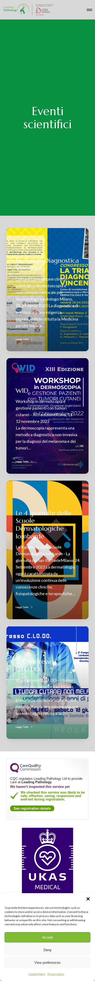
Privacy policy (56, 974)
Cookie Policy (37, 974)
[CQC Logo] (25, 771)
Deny (48, 950)
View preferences (47, 962)
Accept (47, 937)
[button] (88, 899)
